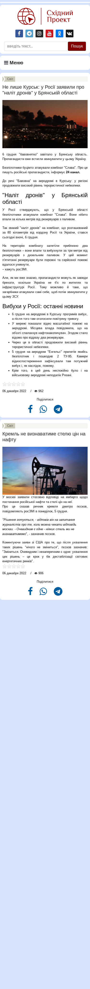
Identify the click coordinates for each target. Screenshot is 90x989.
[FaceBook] (31, 411)
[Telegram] (58, 411)
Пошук (77, 46)
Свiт (10, 79)
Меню (15, 62)
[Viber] (44, 411)
